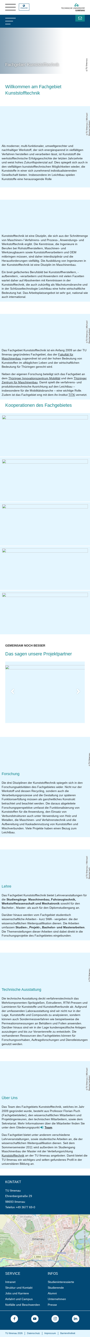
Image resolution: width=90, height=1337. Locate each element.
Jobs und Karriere (17, 1293)
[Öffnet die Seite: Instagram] (55, 1318)
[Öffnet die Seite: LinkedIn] (75, 1318)
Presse (52, 1304)
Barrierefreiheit (67, 1333)
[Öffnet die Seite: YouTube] (35, 1318)
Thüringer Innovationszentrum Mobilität (34, 378)
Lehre (6, 886)
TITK (71, 394)
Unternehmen (57, 1299)
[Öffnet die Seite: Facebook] (14, 1318)
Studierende (56, 1287)
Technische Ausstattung (21, 989)
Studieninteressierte (61, 1282)
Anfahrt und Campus (19, 1299)
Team (48, 1127)
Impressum (50, 1333)
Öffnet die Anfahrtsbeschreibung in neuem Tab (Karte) (36, 1216)
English (24, 8)
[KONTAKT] (80, 18)
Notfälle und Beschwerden (22, 1304)
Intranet (10, 1282)
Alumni (52, 1293)
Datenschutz (33, 1333)
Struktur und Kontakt (18, 1287)
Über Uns (10, 1098)
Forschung (10, 774)
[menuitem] (25, 1282)
